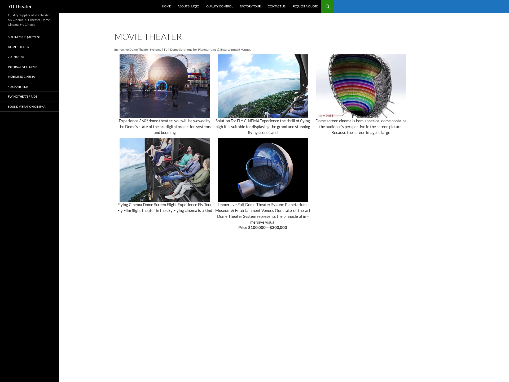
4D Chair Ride (18, 86)
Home (166, 6)
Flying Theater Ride (22, 96)
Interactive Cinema (22, 66)
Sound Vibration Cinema (26, 106)
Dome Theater (18, 47)
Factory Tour (250, 6)
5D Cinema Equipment (24, 36)
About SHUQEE (188, 6)
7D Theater (20, 6)
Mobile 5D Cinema (21, 76)
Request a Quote (305, 6)
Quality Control (219, 6)
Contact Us (277, 6)
